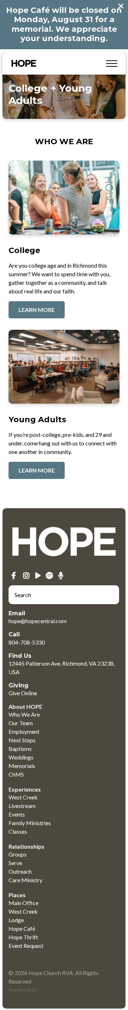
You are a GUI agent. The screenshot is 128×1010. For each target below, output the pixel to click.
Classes (18, 831)
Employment (24, 731)
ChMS (16, 774)
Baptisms (20, 748)
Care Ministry (25, 880)
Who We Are (24, 714)
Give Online (23, 693)
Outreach (20, 871)
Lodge (16, 919)
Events (17, 814)
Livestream (22, 805)
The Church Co (23, 990)
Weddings (21, 757)
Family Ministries (30, 822)
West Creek (23, 797)
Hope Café (22, 928)
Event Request (26, 945)
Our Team (21, 722)
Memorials (22, 765)
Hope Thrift (23, 937)
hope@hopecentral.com (37, 620)
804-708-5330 (27, 642)
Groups (18, 854)
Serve (15, 862)
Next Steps (22, 740)
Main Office (23, 902)
